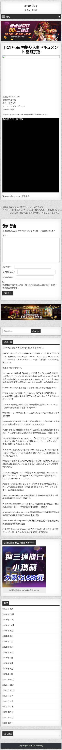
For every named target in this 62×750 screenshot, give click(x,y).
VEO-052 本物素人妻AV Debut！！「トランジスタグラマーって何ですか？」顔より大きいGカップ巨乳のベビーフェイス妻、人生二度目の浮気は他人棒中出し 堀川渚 (30, 441)
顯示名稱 (6, 267)
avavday (30, 5)
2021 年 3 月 (7, 663)
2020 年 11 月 (8, 685)
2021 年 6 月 (7, 647)
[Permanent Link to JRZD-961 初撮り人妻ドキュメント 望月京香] (30, 74)
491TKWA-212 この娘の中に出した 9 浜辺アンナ (23, 348)
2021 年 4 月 (7, 658)
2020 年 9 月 (8, 696)
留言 (5, 235)
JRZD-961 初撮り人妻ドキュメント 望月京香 (31, 49)
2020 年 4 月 (7, 717)
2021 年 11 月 (8, 620)
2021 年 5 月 (7, 652)
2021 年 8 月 (7, 636)
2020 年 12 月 (8, 680)
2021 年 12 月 (8, 614)
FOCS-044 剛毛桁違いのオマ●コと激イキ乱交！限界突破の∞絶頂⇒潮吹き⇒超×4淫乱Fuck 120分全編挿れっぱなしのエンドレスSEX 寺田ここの (30, 464)
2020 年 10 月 (8, 690)
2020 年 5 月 (8, 712)
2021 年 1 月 (7, 674)
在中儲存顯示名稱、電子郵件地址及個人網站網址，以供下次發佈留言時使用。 (29, 286)
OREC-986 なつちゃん (12, 368)
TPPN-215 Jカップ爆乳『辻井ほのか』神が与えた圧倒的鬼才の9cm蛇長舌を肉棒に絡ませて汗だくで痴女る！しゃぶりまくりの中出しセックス (30, 396)
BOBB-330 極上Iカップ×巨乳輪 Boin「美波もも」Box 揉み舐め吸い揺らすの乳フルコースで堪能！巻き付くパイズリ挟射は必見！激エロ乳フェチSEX (30, 453)
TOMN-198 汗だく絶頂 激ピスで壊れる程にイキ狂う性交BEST (29, 388)
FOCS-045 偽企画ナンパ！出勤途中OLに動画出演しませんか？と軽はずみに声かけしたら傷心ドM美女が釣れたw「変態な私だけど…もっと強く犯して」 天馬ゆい (30, 476)
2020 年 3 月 (8, 723)
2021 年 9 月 (7, 630)
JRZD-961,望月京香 (20, 196)
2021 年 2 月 (7, 669)
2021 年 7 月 (7, 641)
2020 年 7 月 (8, 707)
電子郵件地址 (8, 272)
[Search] (59, 16)
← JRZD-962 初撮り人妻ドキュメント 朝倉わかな (22, 207)
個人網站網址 (8, 277)
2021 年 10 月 (8, 625)
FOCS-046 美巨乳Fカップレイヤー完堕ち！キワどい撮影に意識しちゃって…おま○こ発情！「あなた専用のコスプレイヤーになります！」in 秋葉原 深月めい (30, 487)
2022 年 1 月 (7, 609)
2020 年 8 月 (8, 701)
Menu (8, 16)
